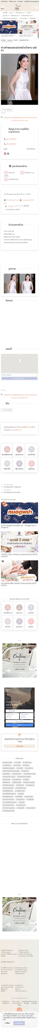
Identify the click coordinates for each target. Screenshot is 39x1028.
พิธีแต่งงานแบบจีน (29, 782)
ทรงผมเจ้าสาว (17, 774)
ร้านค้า (28, 13)
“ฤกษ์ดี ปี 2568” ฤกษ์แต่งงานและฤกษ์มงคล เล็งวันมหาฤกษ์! (26, 35)
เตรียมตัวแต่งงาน (26, 16)
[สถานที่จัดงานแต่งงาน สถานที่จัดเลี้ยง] (7, 449)
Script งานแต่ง (8, 762)
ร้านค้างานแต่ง (16, 1001)
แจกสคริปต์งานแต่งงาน (10, 802)
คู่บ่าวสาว (5, 16)
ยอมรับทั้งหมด (19, 1023)
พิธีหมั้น (27, 779)
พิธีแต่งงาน (7, 782)
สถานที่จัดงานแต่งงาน (10, 794)
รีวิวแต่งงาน (21, 785)
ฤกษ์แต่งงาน (31, 785)
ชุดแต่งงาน (19, 454)
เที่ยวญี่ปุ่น (19, 797)
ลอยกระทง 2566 (8, 788)
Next (38, 29)
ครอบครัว (20, 1)
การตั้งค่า (7, 1023)
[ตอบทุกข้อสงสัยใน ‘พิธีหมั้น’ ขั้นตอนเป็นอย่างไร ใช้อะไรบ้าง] (19, 570)
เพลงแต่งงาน (21, 799)
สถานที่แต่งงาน (19, 13)
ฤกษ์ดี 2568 (4, 1)
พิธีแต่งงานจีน (17, 782)
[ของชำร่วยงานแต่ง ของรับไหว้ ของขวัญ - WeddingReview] (31, 449)
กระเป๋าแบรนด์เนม (17, 1003)
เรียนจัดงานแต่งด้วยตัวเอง (10, 18)
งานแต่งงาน (30, 768)
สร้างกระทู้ (19, 746)
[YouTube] (5, 154)
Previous (1, 29)
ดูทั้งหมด (31, 468)
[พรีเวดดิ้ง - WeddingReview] (7, 463)
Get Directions (18, 378)
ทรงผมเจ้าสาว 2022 (9, 777)
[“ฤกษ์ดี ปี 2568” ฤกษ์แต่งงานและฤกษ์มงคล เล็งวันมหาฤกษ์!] (27, 27)
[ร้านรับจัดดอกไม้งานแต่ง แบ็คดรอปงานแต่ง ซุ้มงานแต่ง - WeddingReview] (19, 463)
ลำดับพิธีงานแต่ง (21, 788)
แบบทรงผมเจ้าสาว (9, 805)
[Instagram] (8, 154)
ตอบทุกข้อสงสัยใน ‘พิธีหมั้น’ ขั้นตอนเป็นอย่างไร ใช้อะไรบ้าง (18, 584)
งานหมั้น (20, 768)
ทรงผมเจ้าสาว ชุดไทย (25, 777)
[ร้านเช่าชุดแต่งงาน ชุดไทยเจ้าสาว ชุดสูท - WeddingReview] (19, 449)
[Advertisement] (19, 325)
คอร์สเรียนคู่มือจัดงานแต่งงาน (30, 1001)
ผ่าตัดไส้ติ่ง (34, 1003)
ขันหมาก (26, 765)
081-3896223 (11, 139)
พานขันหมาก (17, 779)
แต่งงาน (22, 802)
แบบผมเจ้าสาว (22, 805)
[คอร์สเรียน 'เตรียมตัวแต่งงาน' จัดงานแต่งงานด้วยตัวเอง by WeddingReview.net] (19, 676)
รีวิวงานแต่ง (23, 18)
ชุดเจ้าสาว (25, 771)
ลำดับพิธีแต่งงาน (8, 791)
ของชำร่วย (31, 454)
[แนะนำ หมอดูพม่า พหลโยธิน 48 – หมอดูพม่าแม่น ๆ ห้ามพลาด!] (9, 27)
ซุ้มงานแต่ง (19, 468)
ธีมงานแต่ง (7, 779)
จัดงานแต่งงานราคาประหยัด (11, 771)
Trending (4, 503)
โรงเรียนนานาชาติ (9, 811)
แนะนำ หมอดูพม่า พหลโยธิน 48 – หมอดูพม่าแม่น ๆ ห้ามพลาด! (8, 35)
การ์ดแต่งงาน (7, 765)
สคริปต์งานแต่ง (21, 791)
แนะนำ (11, 13)
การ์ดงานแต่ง (27, 762)
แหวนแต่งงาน (31, 808)
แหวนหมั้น (21, 808)
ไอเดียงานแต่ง (12, 1)
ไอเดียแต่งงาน (15, 16)
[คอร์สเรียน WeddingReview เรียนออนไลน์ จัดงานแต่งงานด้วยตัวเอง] (19, 119)
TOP (5, 12)
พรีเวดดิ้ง (7, 468)
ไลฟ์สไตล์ (32, 18)
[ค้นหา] (32, 7)
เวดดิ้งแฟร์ (30, 799)
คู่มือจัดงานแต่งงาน (9, 768)
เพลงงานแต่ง (29, 797)
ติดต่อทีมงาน (17, 430)
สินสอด (21, 794)
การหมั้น (18, 762)
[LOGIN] (36, 7)
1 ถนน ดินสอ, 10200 (12, 209)
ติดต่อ (19, 1005)
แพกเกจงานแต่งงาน (9, 808)
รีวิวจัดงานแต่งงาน (9, 785)
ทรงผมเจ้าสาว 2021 (30, 774)
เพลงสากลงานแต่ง (9, 799)
